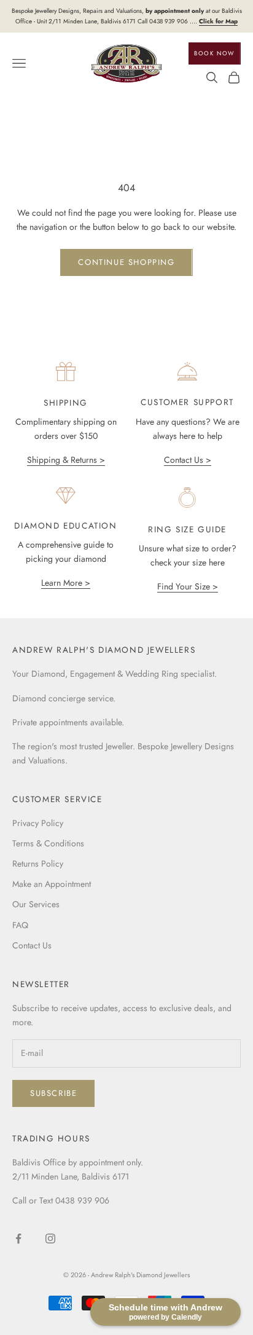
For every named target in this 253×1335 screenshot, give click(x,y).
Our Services (36, 904)
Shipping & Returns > (66, 460)
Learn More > (65, 583)
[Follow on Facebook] (18, 1238)
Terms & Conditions (48, 843)
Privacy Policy (37, 823)
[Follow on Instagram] (50, 1238)
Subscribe (53, 1093)
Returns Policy (37, 863)
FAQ (20, 925)
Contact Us (32, 945)
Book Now (214, 53)
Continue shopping (126, 262)
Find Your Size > (187, 586)
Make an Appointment (51, 884)
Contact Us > (187, 460)
